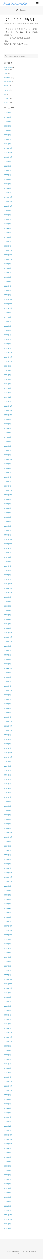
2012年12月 (8, 721)
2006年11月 (8, 984)
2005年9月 (8, 1046)
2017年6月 (8, 557)
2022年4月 (8, 335)
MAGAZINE (25, 23)
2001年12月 (8, 1215)
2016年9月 (8, 597)
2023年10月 (8, 259)
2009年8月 (8, 846)
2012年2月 (8, 744)
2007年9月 (8, 939)
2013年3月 (8, 708)
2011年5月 (8, 779)
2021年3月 (8, 393)
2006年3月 (8, 1019)
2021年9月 (8, 366)
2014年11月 (8, 668)
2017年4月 (8, 566)
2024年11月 (8, 201)
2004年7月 (8, 1104)
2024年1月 (8, 246)
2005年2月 (8, 1073)
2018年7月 (8, 508)
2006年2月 (8, 1024)
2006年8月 (8, 997)
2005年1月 (8, 1077)
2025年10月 (8, 157)
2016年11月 (8, 588)
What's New (34, 23)
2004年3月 (8, 1121)
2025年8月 (8, 166)
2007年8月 (8, 944)
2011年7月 (8, 770)
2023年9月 (8, 264)
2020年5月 (8, 437)
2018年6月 (8, 513)
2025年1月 (8, 192)
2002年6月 (8, 1193)
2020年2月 (8, 450)
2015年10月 (8, 641)
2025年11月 (8, 153)
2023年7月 (8, 273)
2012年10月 (8, 730)
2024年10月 (8, 206)
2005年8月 (8, 1050)
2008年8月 (8, 890)
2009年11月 (8, 833)
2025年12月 (8, 148)
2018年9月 (8, 499)
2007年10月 (8, 935)
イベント (6, 98)
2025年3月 (8, 184)
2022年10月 (8, 308)
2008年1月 (8, 921)
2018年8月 (8, 504)
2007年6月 (8, 953)
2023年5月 (8, 281)
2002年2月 (8, 1210)
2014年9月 (8, 672)
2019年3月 (8, 481)
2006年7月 (8, 1001)
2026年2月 (8, 139)
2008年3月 (8, 913)
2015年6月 (8, 655)
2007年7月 (8, 948)
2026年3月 (8, 135)
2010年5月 (8, 815)
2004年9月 (8, 1095)
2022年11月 (8, 304)
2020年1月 (8, 455)
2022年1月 (8, 348)
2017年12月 (8, 539)
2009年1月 (8, 868)
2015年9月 (8, 646)
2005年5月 (8, 1059)
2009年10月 (8, 837)
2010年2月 (8, 828)
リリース (6, 102)
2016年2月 (8, 628)
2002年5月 (8, 1197)
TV (5, 94)
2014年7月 (8, 677)
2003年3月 (8, 1175)
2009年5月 (8, 859)
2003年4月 (8, 1170)
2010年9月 (8, 801)
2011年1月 (8, 797)
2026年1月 (8, 144)
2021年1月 (8, 401)
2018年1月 (8, 535)
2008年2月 (8, 917)
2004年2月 (8, 1126)
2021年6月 (8, 379)
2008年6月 (8, 899)
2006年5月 (8, 1010)
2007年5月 (8, 957)
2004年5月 (8, 1113)
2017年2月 (8, 575)
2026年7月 (8, 117)
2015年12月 (8, 633)
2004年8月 (8, 1099)
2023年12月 (8, 250)
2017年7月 (8, 552)
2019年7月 (8, 473)
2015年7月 (8, 650)
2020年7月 (8, 428)
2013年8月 (8, 695)
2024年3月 (8, 237)
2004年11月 (8, 1086)
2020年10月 (8, 415)
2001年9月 (8, 1224)
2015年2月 (8, 664)
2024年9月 (8, 210)
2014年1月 (8, 686)
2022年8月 (8, 317)
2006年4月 (8, 1015)
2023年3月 (8, 290)
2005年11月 (8, 1037)
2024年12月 (8, 197)
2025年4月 (8, 179)
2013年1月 (8, 717)
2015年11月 (8, 637)
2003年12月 (8, 1135)
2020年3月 (8, 446)
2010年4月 (8, 819)
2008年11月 (8, 877)
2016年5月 (8, 615)
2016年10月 (8, 593)
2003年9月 (8, 1148)
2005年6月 (8, 1055)
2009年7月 (8, 850)
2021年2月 (8, 397)
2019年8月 (8, 468)
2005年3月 (8, 1068)
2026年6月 (8, 121)
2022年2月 (8, 344)
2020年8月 (8, 424)
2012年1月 (8, 748)
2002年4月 (8, 1201)
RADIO (6, 86)
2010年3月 (8, 824)
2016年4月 (8, 619)
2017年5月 (8, 561)
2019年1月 (8, 486)
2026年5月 (8, 126)
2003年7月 (8, 1157)
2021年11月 (8, 357)
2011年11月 (8, 753)
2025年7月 (8, 170)
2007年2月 (8, 970)
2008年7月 (8, 895)
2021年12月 (8, 353)
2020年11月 (8, 410)
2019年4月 (8, 477)
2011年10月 (8, 757)
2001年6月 (8, 1228)
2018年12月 (8, 490)
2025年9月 (8, 161)
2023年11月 (8, 255)
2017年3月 (8, 570)
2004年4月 (8, 1117)
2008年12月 (8, 873)
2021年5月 (8, 384)
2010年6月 (8, 810)
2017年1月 (8, 579)
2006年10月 (8, 988)
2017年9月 (8, 548)
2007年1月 (8, 975)
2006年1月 (8, 1028)
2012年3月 (8, 739)
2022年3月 (8, 339)
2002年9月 (8, 1184)
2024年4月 (8, 233)
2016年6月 (8, 610)
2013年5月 (8, 704)
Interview (6, 69)
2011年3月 (8, 788)
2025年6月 (8, 175)
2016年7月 (8, 606)
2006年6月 (8, 1006)
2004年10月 (8, 1090)
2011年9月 (8, 761)
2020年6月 (8, 432)
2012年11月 (8, 726)
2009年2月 (8, 864)
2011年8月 (8, 766)
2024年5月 (8, 228)
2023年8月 (8, 268)
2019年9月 (8, 464)
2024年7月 (8, 219)
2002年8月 (8, 1188)
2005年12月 (8, 1033)
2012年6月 (8, 735)
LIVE (5, 73)
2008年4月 (8, 908)
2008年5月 (8, 904)
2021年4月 (8, 388)
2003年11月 (8, 1139)
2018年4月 (8, 521)
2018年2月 (8, 530)
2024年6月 (8, 224)
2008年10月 (8, 881)
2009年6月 (8, 855)
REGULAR (7, 90)
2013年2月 (8, 713)
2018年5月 (8, 517)
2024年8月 (8, 215)
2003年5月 (8, 1166)
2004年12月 (8, 1081)
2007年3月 (8, 966)
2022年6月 (8, 326)
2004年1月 (8, 1130)
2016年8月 (8, 601)
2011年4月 (8, 784)
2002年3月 (8, 1206)
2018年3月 (8, 526)
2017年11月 (8, 544)
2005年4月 (8, 1064)
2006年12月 (8, 979)
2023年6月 (8, 277)
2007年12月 (8, 926)
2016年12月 (8, 584)
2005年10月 (8, 1041)
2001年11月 (8, 1219)
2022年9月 (8, 312)
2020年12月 (8, 406)
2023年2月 (8, 295)
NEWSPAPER (7, 82)
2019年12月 (8, 459)
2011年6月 (8, 775)
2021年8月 (8, 370)
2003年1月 (8, 1179)
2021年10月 (8, 361)
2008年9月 (8, 886)
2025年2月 (8, 188)
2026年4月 (8, 130)
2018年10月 (8, 495)
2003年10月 (8, 1144)
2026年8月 (8, 113)
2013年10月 (8, 690)
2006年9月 (8, 993)
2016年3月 (8, 624)
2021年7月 (8, 375)
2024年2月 (8, 241)
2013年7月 (8, 699)
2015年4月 (8, 659)
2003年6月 (8, 1161)
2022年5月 (8, 330)
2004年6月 (8, 1108)
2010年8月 (8, 806)
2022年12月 (8, 299)
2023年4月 (8, 286)
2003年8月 (8, 1153)
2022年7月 (8, 321)
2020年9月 (8, 419)
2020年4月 (8, 441)
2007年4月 (8, 961)
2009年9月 (8, 841)
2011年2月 (8, 793)
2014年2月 (8, 681)
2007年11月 (8, 930)
